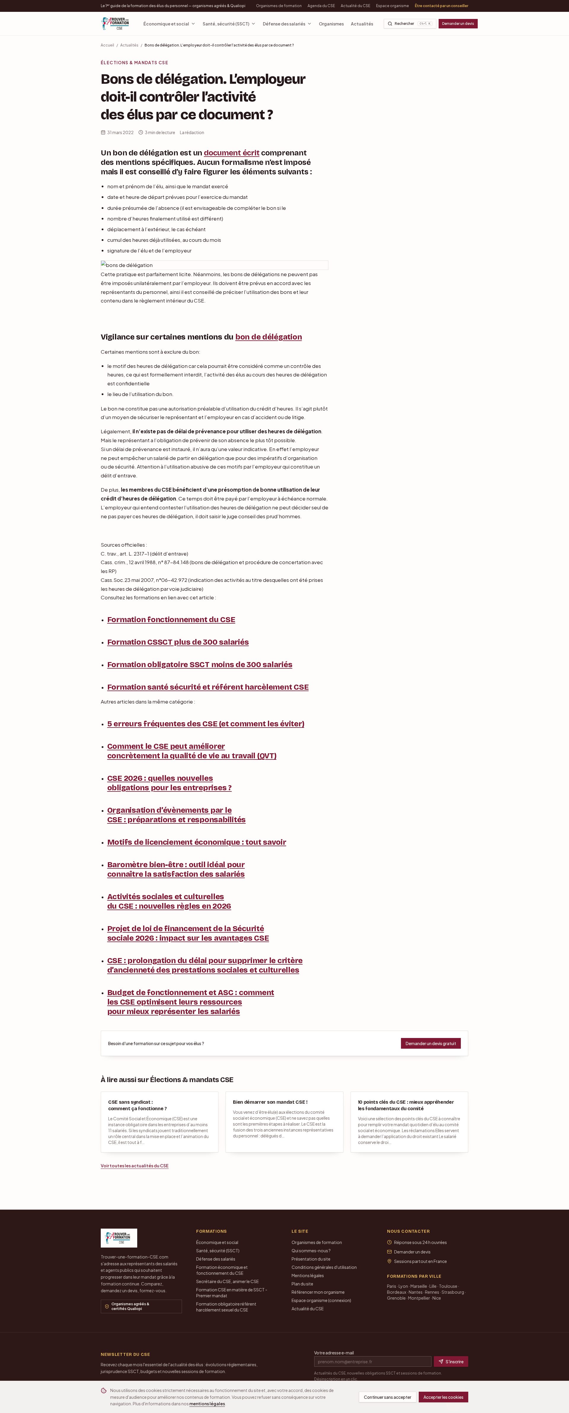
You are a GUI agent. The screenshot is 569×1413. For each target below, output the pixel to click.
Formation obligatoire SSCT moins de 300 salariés (200, 664)
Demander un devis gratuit (431, 1043)
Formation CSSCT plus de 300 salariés (178, 642)
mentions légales (207, 1403)
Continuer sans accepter (387, 1397)
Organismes (331, 23)
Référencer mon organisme (318, 1292)
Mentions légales (308, 1275)
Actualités (362, 23)
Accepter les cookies (443, 1397)
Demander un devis (458, 23)
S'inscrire (454, 1361)
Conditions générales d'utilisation (324, 1267)
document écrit (231, 152)
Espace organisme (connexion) (321, 1300)
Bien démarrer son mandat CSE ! (270, 1102)
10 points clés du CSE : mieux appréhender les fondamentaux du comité (406, 1105)
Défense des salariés (284, 23)
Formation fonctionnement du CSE (171, 619)
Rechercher (412, 23)
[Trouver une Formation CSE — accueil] (117, 23)
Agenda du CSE (321, 6)
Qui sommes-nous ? (311, 1250)
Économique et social (166, 23)
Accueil (107, 45)
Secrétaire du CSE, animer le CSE (227, 1281)
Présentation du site (311, 1258)
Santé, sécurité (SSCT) (226, 23)
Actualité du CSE (355, 6)
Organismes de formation (279, 6)
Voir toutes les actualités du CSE (135, 1165)
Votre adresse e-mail (334, 1352)
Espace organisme (392, 6)
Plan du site (302, 1283)
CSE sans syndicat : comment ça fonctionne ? (137, 1105)
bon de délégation (268, 337)
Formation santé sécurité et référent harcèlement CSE (208, 687)
